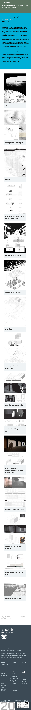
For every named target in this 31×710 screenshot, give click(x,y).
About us (3, 673)
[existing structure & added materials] (15, 529)
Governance (4, 680)
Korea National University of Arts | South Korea (15, 23)
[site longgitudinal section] (15, 587)
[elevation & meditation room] (15, 492)
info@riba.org (3, 701)
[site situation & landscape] (15, 88)
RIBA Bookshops (15, 687)
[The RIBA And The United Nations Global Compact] (4, 640)
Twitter (24, 675)
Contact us (4, 675)
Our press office (3, 682)
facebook (24, 677)
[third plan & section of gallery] (15, 388)
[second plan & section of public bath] (15, 348)
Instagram (24, 683)
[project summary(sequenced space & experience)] (15, 199)
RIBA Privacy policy (19, 663)
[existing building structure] (15, 275)
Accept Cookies (25, 10)
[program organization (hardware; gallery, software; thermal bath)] (15, 450)
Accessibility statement (4, 690)
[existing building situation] (15, 238)
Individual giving (14, 681)
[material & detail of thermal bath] (15, 561)
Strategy (3, 678)
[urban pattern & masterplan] (15, 125)
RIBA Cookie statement (7, 663)
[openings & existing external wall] (15, 417)
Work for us (4, 685)
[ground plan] (15, 312)
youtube (24, 679)
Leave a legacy (15, 678)
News (2, 687)
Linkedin (24, 681)
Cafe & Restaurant (14, 689)
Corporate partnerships (15, 684)
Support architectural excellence (15, 675)
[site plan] (15, 162)
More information (12, 7)
